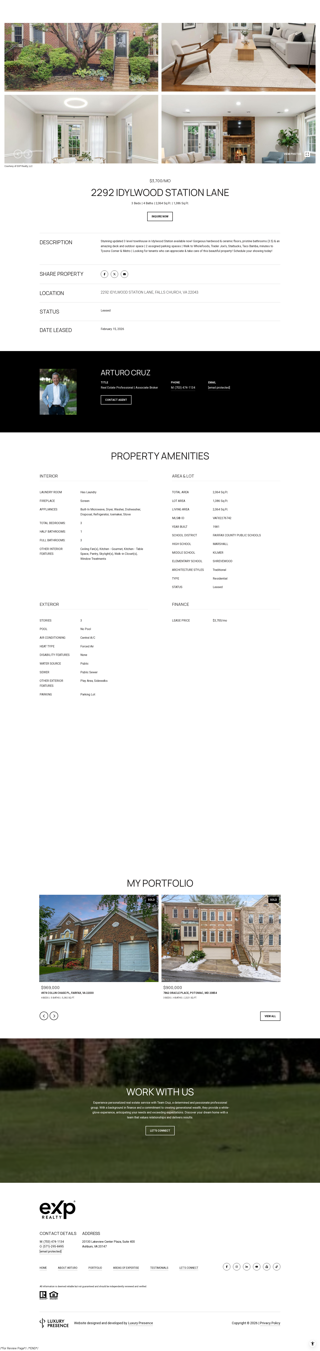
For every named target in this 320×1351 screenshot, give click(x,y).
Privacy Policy (270, 1323)
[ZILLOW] (266, 1266)
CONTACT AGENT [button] (116, 399)
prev (18, 154)
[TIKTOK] (276, 1266)
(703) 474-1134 (185, 387)
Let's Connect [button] (160, 1130)
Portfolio (95, 1267)
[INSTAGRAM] (236, 1266)
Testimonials (159, 1267)
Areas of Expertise (126, 1267)
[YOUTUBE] (256, 1266)
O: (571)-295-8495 (52, 1246)
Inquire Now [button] (160, 216)
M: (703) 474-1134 (52, 1241)
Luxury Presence (140, 1323)
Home (43, 1267)
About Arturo (67, 1267)
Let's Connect (188, 1267)
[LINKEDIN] (246, 1266)
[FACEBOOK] (226, 1266)
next (28, 154)
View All (270, 1016)
